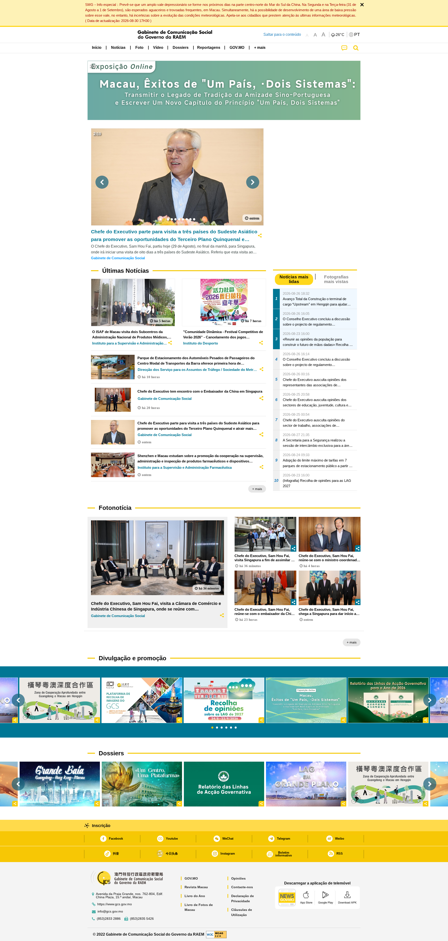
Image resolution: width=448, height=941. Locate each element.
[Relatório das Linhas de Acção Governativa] (224, 784)
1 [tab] (212, 727)
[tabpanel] (224, 700)
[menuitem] (118, 47)
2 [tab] (217, 727)
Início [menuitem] (97, 48)
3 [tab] (221, 727)
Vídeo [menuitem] (158, 48)
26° (340, 35)
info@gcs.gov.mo (110, 911)
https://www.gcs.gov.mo (114, 904)
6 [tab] (235, 727)
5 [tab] (231, 727)
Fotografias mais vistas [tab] (336, 279)
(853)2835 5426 (142, 918)
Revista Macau (196, 887)
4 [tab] (226, 727)
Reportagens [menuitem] (208, 48)
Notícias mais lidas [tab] (294, 279)
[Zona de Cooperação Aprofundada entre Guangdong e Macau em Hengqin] (388, 784)
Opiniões (238, 878)
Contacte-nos (242, 887)
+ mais (257, 489)
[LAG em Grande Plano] (306, 784)
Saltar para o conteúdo (282, 34)
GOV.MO (191, 878)
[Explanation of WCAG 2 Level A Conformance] (216, 934)
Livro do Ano (195, 896)
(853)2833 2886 (109, 918)
